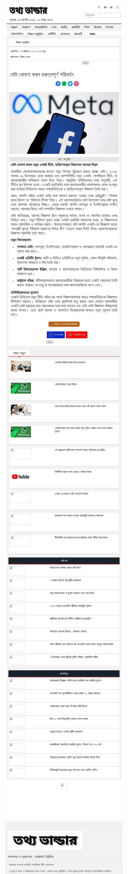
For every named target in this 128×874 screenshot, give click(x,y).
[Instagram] (117, 9)
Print (85, 63)
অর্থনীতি (52, 34)
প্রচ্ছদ (14, 27)
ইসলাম (109, 27)
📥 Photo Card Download (64, 324)
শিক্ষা (86, 27)
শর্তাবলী (27, 864)
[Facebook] (99, 9)
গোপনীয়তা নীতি (38, 864)
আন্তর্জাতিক (41, 27)
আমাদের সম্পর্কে (16, 864)
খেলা (54, 27)
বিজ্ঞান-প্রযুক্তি (35, 34)
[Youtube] (105, 9)
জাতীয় (64, 27)
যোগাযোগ (65, 34)
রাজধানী (78, 34)
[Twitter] (111, 9)
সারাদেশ (26, 27)
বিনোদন (97, 27)
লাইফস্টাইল (17, 34)
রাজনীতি (76, 27)
